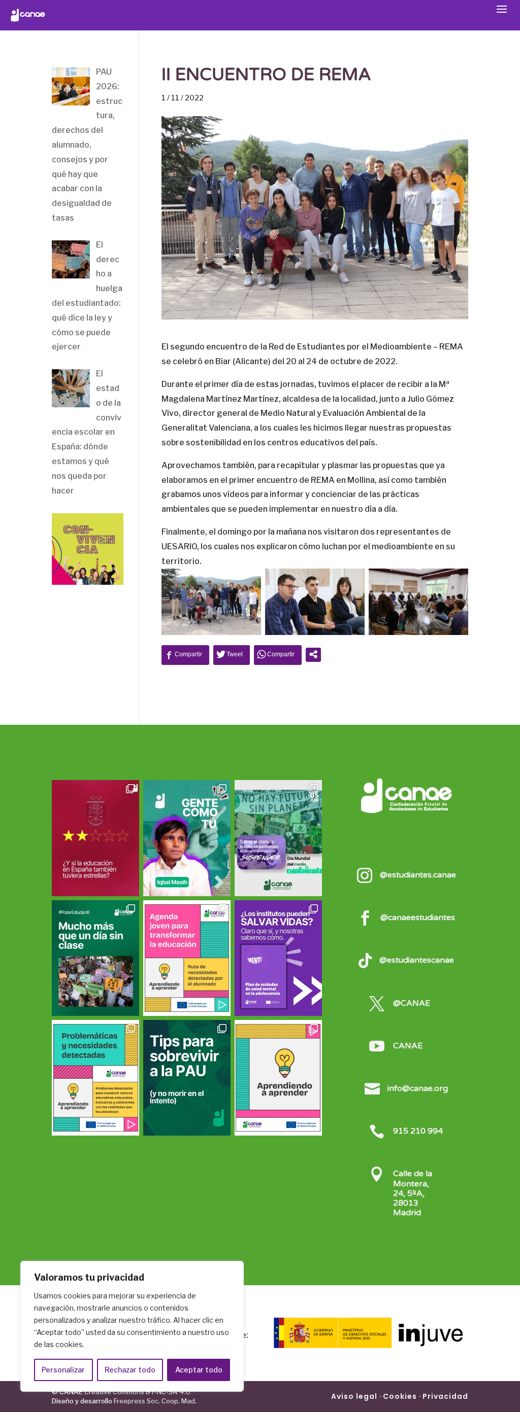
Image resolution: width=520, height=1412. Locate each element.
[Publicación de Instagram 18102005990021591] (95, 1078)
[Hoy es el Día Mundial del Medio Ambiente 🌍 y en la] (278, 838)
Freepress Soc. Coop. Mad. (155, 1401)
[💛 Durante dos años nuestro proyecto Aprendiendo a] (278, 1078)
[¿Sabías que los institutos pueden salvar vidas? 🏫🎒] (278, 958)
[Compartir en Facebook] (185, 654)
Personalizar (63, 1369)
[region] (132, 1326)
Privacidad (445, 1396)
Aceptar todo (198, 1369)
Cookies (400, 1396)
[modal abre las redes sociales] (313, 654)
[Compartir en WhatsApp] (278, 654)
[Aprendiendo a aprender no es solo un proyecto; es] (187, 958)
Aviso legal (354, 1396)
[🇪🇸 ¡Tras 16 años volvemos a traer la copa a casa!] (95, 838)
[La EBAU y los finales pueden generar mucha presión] (187, 1078)
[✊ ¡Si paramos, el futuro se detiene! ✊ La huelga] (95, 958)
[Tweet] (231, 654)
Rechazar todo (130, 1369)
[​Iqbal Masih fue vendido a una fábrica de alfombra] (187, 838)
